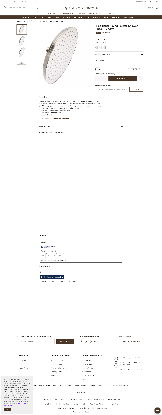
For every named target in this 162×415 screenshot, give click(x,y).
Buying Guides (87, 368)
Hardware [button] (128, 17)
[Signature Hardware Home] (81, 8)
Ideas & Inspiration (89, 364)
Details (140, 69)
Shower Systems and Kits (62, 386)
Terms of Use (46, 399)
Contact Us (55, 379)
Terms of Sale (59, 399)
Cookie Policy (47, 404)
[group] (21, 2)
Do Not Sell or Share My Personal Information (71, 404)
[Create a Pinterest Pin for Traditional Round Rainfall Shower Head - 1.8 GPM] (98, 33)
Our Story (22, 360)
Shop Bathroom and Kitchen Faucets (88, 386)
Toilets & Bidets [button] (93, 17)
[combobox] (21, 7)
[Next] (37, 1)
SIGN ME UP (65, 341)
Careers (21, 364)
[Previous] (5, 1)
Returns (54, 375)
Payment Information (59, 368)
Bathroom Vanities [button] (30, 17)
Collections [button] (81, 13)
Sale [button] (138, 17)
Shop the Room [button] (53, 13)
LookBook (86, 379)
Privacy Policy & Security (96, 399)
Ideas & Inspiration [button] (68, 13)
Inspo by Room (88, 375)
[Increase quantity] (105, 78)
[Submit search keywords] (6, 7)
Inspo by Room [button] (109, 13)
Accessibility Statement (76, 399)
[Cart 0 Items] (157, 7)
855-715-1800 (102, 408)
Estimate (136, 89)
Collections (86, 372)
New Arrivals (87, 360)
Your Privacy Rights (96, 404)
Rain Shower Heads (56, 21)
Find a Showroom (141, 2)
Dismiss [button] (7, 409)
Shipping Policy (56, 364)
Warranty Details (57, 360)
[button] (31, 378)
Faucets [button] (66, 17)
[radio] (97, 47)
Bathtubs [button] (46, 17)
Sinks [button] (57, 17)
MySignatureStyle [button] (94, 13)
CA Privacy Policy (113, 404)
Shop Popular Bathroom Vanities (116, 386)
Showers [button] (78, 17)
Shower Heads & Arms (40, 21)
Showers (27, 21)
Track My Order (56, 372)
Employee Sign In (114, 399)
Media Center (24, 368)
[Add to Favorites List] (141, 78)
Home (19, 21)
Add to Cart (123, 79)
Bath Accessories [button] (112, 17)
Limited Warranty (62, 119)
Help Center (154, 2)
